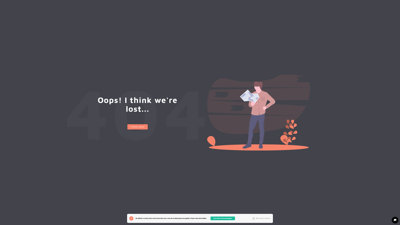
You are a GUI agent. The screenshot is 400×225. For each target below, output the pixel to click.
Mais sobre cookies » (263, 218)
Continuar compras (137, 127)
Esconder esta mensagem (223, 218)
